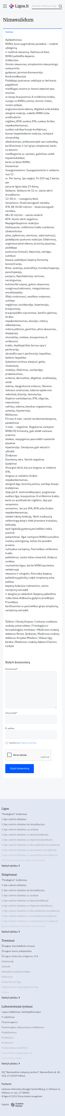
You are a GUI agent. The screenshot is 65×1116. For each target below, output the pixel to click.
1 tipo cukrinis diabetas (14, 819)
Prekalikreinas (9, 1032)
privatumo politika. (28, 742)
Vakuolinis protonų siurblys (16, 971)
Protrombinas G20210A (14, 1047)
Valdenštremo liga (11, 981)
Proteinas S (8, 1042)
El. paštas (9, 728)
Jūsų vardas (10, 713)
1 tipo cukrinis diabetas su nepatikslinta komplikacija (30, 855)
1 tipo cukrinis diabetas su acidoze (20, 829)
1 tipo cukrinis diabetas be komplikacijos (23, 824)
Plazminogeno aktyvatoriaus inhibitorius (23, 1027)
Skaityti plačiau (10, 865)
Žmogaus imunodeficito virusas (18, 945)
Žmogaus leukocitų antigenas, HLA (20, 956)
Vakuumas (7, 976)
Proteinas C (8, 1037)
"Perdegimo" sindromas (14, 814)
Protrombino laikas (12, 1058)
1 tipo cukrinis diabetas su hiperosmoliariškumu (27, 839)
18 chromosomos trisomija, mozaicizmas (23, 860)
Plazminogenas (10, 1022)
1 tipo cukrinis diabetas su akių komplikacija (25, 834)
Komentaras (10, 669)
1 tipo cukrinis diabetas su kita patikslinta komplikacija (31, 844)
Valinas (5, 992)
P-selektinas (8, 1017)
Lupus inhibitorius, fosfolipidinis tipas (21, 1011)
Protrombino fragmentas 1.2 (17, 1052)
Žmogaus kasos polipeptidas (17, 951)
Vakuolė (6, 966)
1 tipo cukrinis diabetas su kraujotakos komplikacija (29, 849)
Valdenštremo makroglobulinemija (20, 986)
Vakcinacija (8, 961)
